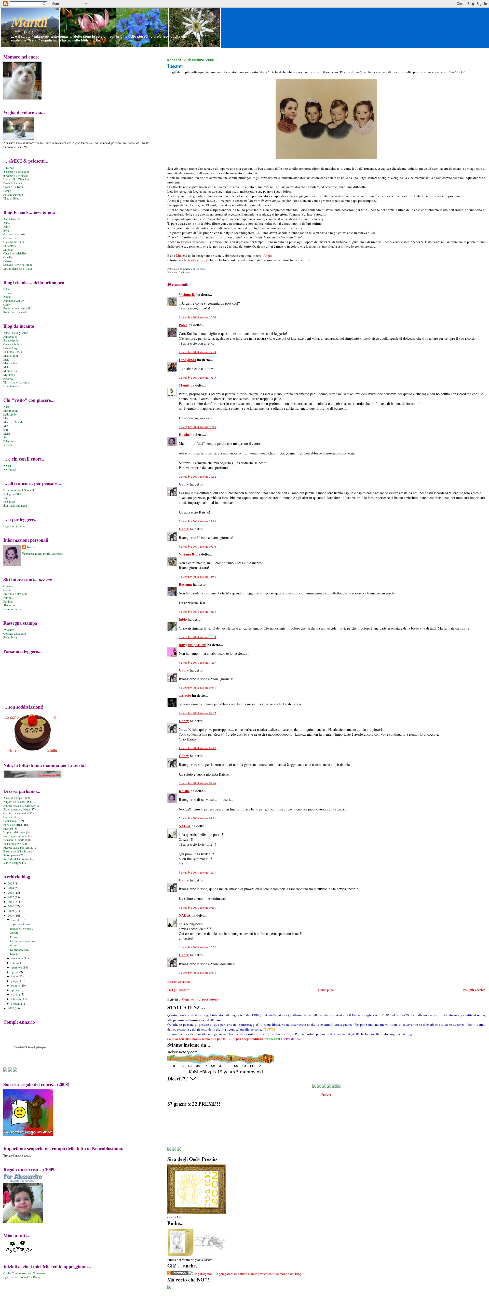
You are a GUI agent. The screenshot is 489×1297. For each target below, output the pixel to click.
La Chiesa (9, 502)
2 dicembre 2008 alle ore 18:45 (197, 377)
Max (6, 426)
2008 (11, 915)
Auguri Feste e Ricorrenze (19, 805)
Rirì (5, 430)
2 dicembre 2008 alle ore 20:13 (197, 427)
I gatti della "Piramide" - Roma (21, 1277)
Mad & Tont (10, 356)
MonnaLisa (10, 371)
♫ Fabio (8, 293)
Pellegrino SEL (12, 494)
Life (5, 418)
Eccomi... (15, 937)
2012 (11, 897)
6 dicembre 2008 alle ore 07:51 (197, 907)
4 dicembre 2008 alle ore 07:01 (197, 688)
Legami (14, 954)
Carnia (7, 590)
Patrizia (7, 261)
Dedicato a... (186, 272)
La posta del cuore (14, 832)
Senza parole (11, 855)
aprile (14, 990)
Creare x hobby (12, 344)
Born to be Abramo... (22, 928)
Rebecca (8, 378)
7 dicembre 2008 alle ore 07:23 (197, 973)
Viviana (7, 445)
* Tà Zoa (8, 168)
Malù (6, 359)
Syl (5, 437)
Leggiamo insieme (14, 526)
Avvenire (8, 630)
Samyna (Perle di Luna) (17, 265)
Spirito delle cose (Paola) (18, 268)
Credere (8, 817)
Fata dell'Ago (11, 348)
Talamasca (9, 441)
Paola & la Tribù (13, 187)
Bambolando (11, 340)
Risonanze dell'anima (16, 851)
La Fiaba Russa (12, 352)
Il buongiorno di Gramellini (19, 490)
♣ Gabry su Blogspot (16, 172)
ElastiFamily (10, 410)
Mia (179, 255)
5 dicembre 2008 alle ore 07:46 (197, 783)
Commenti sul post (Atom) (200, 999)
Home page (326, 989)
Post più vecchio (474, 989)
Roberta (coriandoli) (15, 312)
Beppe (7, 191)
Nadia (192, 260)
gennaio (16, 1003)
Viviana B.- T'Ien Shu (16, 179)
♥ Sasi (7, 465)
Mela (6, 367)
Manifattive (10, 363)
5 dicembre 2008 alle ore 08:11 (197, 818)
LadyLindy (10, 414)
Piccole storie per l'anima (18, 847)
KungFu (8, 598)
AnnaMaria (10, 336)
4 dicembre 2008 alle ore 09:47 (197, 748)
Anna (6, 223)
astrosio (185, 695)
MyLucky (9, 375)
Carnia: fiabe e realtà (15, 813)
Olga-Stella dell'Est (14, 253)
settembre (17, 967)
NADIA (185, 826)
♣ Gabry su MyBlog (15, 175)
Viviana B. (187, 294)
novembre (17, 958)
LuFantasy (9, 246)
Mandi (29, 22)
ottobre (15, 963)
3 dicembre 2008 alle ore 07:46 (197, 546)
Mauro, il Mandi (13, 422)
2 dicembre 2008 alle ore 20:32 (197, 476)
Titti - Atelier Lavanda (16, 382)
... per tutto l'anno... (21, 924)
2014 (11, 888)
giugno (15, 981)
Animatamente (11, 219)
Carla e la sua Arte (14, 234)
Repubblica (10, 637)
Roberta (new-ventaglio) (17, 308)
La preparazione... (20, 949)
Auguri (14, 932)
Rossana (185, 584)
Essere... (15, 945)
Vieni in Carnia (12, 609)
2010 (11, 906)
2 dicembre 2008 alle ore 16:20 (197, 317)
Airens (7, 297)
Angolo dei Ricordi (14, 802)
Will (5, 498)
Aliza (6, 407)
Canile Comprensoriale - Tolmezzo (24, 1273)
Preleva (326, 1094)
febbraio (16, 999)
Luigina (7, 249)
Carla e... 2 (9, 238)
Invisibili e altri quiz (15, 594)
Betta (6, 230)
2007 (11, 1008)
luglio (15, 976)
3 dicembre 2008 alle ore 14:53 (197, 577)
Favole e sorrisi (12, 824)
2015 (11, 883)
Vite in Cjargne (12, 863)
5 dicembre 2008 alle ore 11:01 (197, 872)
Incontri (8, 828)
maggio (16, 985)
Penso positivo (12, 844)
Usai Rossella (11, 386)
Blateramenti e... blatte (16, 809)
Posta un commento (179, 982)
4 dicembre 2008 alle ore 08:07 (197, 713)
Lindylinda (187, 359)
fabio (183, 619)
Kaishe (184, 434)
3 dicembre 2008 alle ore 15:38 (197, 637)
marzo (15, 994)
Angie (267, 255)
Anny (6, 227)
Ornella (7, 257)
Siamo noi (9, 605)
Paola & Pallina (12, 183)
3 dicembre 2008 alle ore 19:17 (197, 662)
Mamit (184, 385)
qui (28, 1155)
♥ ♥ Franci (9, 469)
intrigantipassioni (192, 644)
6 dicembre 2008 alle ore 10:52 (197, 947)
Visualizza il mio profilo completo (42, 553)
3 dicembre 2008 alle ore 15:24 (197, 612)
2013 (11, 892)
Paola (203, 260)
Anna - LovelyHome (15, 333)
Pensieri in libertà (13, 840)
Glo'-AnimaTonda (13, 242)
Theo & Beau (11, 198)
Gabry (184, 484)
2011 (11, 902)
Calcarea (8, 586)
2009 (11, 911)
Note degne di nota (14, 836)
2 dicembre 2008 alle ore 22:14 (197, 521)
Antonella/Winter (13, 301)
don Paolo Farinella (15, 505)
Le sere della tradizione (23, 941)
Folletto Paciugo (13, 194)
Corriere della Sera (14, 633)
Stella (6, 433)
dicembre (17, 920)
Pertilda (7, 601)
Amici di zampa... (13, 798)
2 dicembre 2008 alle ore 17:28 (197, 352)
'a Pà (6, 289)
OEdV (7, 304)
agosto (15, 972)
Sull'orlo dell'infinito (15, 859)
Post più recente (178, 989)
